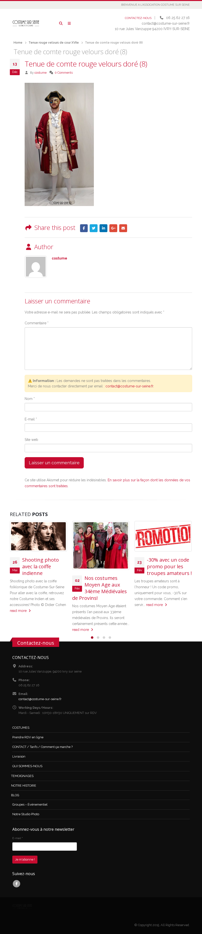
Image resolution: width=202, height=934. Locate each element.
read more (19, 611)
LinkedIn (103, 228)
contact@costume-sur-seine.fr (129, 386)
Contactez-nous (35, 642)
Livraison (18, 756)
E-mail (31, 419)
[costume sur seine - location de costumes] (25, 23)
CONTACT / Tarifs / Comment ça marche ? (42, 747)
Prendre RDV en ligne (27, 737)
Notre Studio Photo (25, 814)
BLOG (15, 795)
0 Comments (64, 72)
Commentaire (37, 323)
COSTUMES (20, 727)
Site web (31, 440)
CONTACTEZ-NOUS (138, 18)
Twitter (94, 228)
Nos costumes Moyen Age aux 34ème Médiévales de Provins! (99, 588)
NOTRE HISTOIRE (23, 785)
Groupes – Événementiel (30, 804)
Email (123, 228)
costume (40, 72)
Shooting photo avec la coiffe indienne (40, 566)
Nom (30, 399)
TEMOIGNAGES (22, 776)
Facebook (84, 228)
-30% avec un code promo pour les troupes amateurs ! (169, 566)
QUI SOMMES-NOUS (27, 766)
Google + (113, 228)
